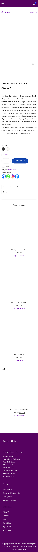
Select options (20, 308)
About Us (6, 512)
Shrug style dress (19, 354)
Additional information (11, 187)
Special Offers (7, 523)
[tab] (19, 187)
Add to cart (20, 161)
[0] (34, 3)
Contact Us (6, 516)
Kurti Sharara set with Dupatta (19, 410)
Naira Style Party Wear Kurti (19, 250)
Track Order (7, 530)
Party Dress (12, 170)
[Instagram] (13, 176)
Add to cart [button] (20, 256)
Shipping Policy (8, 489)
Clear (6, 155)
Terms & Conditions (9, 500)
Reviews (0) (7, 192)
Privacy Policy (7, 497)
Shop (4, 519)
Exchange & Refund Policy (12, 493)
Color (4, 145)
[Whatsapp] (8, 176)
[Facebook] (4, 176)
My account (7, 527)
